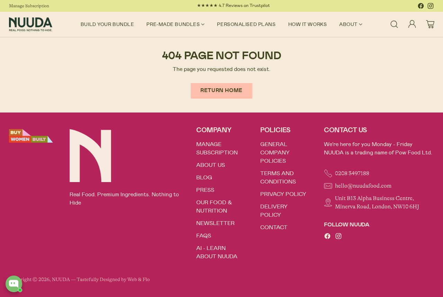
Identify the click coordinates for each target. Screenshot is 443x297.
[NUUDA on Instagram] (430, 7)
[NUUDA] (30, 24)
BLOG (204, 177)
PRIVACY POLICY (283, 194)
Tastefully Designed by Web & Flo (113, 279)
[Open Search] (394, 24)
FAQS (203, 235)
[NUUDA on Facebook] (420, 7)
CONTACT (274, 227)
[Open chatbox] (14, 284)
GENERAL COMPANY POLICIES (275, 152)
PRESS (205, 190)
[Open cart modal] (430, 24)
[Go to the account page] (412, 24)
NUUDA (61, 279)
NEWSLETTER (215, 223)
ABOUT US (210, 165)
